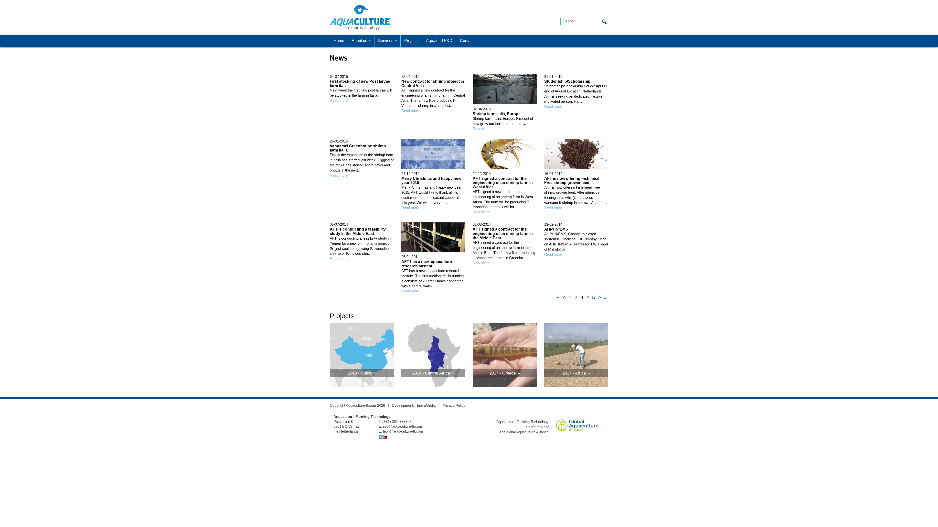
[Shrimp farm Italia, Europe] (505, 89)
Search (604, 22)
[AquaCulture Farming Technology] (374, 17)
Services (386, 41)
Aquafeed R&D (439, 41)
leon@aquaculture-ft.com (403, 431)
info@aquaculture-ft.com (402, 426)
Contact (466, 41)
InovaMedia (426, 405)
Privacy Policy (453, 405)
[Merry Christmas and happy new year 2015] (433, 154)
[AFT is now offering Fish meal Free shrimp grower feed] (576, 154)
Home (339, 41)
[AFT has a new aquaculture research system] (433, 237)
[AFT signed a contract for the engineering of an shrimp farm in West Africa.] (505, 154)
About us (360, 41)
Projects (411, 41)
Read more (339, 100)
